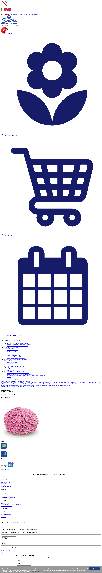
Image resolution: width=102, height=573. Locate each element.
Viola (18, 346)
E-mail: (3, 535)
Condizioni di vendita (6, 482)
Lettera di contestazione (6, 486)
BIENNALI (7, 342)
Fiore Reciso (10, 369)
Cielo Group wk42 (5, 382)
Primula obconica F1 (27, 344)
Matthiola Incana (24, 346)
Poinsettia (9, 377)
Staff (2, 494)
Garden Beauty (10, 370)
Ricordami (6, 541)
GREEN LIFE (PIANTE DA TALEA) (13, 354)
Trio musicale (14, 358)
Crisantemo (26, 373)
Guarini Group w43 (35, 383)
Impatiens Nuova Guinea (13, 375)
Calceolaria (17, 343)
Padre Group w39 (76, 382)
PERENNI (6, 360)
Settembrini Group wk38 (66, 382)
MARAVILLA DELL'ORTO (11, 359)
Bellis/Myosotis (10, 343)
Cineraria (9, 344)
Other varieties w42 (16, 383)
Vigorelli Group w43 (45, 383)
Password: (4, 538)
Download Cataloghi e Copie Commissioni (11, 504)
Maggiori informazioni (35, 571)
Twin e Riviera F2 (11, 348)
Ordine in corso (4, 11)
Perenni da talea (10, 364)
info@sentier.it (7, 514)
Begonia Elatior (19, 373)
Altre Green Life (21, 358)
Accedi (2, 13)
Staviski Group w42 (7, 383)
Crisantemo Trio (10, 374)
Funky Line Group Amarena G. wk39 (18, 382)
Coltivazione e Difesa (6, 503)
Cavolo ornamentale (24, 343)
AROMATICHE (8, 340)
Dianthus (16, 374)
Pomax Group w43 (56, 382)
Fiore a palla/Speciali (71, 383)
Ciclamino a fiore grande (12, 350)
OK (94, 569)
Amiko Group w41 (85, 382)
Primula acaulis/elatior (16, 344)
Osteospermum (10, 356)
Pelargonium (42, 375)
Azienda (3, 492)
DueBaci (9, 355)
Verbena (9, 358)
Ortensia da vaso (35, 375)
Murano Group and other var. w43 (58, 383)
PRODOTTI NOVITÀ (13, 33)
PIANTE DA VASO (9, 371)
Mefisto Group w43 (26, 383)
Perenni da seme (10, 363)
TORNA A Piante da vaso (7, 386)
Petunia (16, 356)
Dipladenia (21, 374)
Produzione (3, 493)
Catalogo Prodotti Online (6, 506)
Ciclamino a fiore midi (12, 351)
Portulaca (20, 356)
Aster (14, 373)
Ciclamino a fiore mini (12, 352)
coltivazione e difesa (17, 386)
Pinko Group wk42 (47, 382)
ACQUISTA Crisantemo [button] (28, 386)
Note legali (3, 485)
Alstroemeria (10, 373)
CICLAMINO (7, 347)
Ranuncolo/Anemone (12, 346)
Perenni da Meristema (12, 362)
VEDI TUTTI (4, 381)
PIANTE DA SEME (9, 366)
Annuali (8, 367)
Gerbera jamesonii (28, 374)
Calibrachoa (14, 355)
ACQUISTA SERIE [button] (5, 469)
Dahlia (18, 355)
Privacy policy (4, 483)
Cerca (16, 25)
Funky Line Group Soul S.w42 (34, 382)
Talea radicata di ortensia (25, 375)
